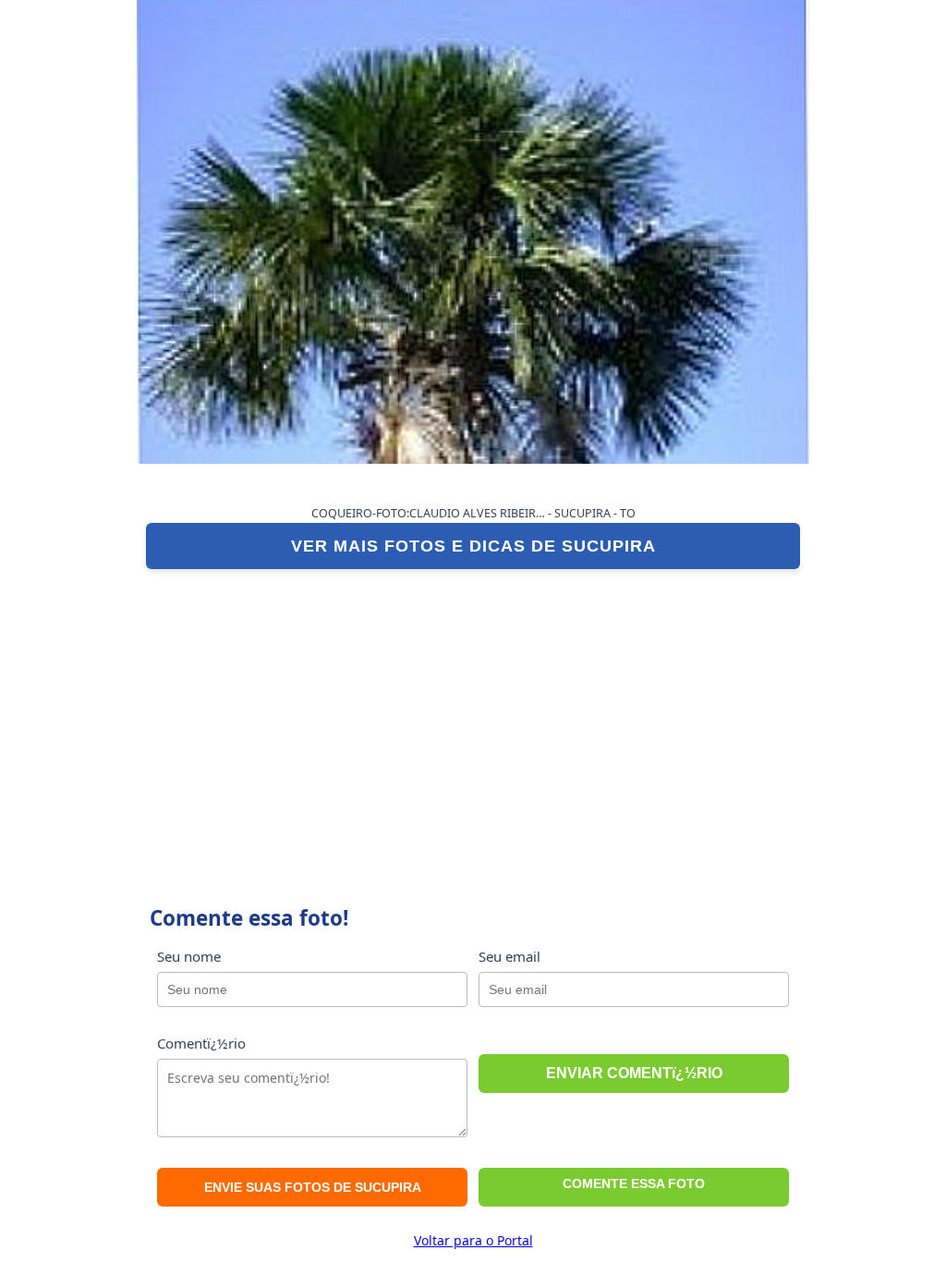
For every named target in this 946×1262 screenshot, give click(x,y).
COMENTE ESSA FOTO (634, 1183)
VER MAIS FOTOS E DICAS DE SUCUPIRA (473, 546)
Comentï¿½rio (201, 1043)
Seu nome (189, 956)
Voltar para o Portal (473, 1240)
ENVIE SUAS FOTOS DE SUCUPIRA (312, 1187)
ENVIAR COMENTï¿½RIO (634, 1073)
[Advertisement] (473, 717)
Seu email (509, 956)
